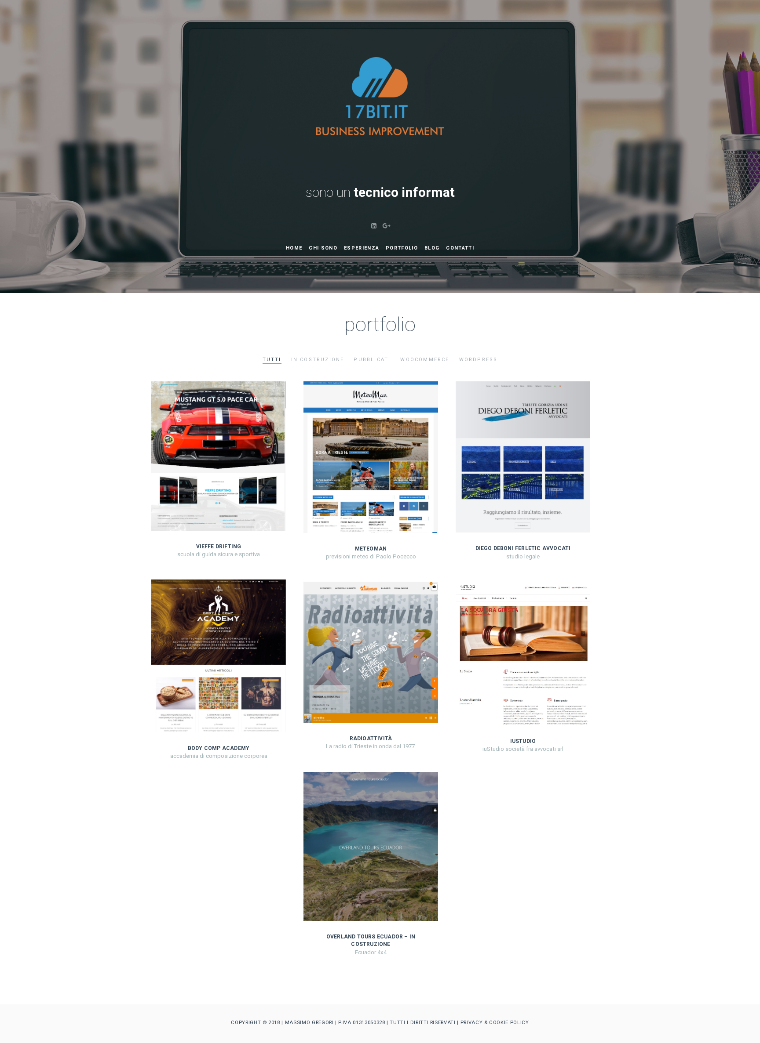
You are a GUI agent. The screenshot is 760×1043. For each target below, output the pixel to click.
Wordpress (478, 359)
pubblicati (372, 359)
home (294, 248)
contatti (460, 248)
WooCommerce (424, 359)
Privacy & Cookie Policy (494, 1022)
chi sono (323, 248)
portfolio (402, 248)
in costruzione (317, 359)
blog (431, 248)
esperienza (361, 248)
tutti (272, 359)
